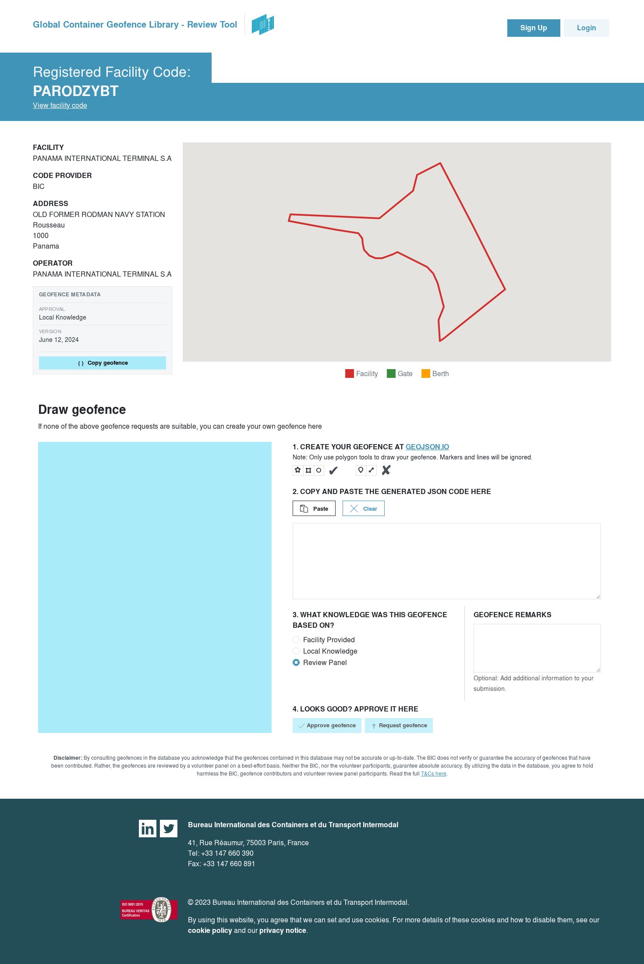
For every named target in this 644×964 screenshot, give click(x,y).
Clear (369, 509)
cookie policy (210, 930)
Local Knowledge (330, 651)
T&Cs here (433, 773)
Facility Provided (329, 639)
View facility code (60, 105)
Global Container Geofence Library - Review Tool (135, 24)
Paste (319, 509)
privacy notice (282, 930)
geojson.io (427, 447)
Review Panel (325, 662)
